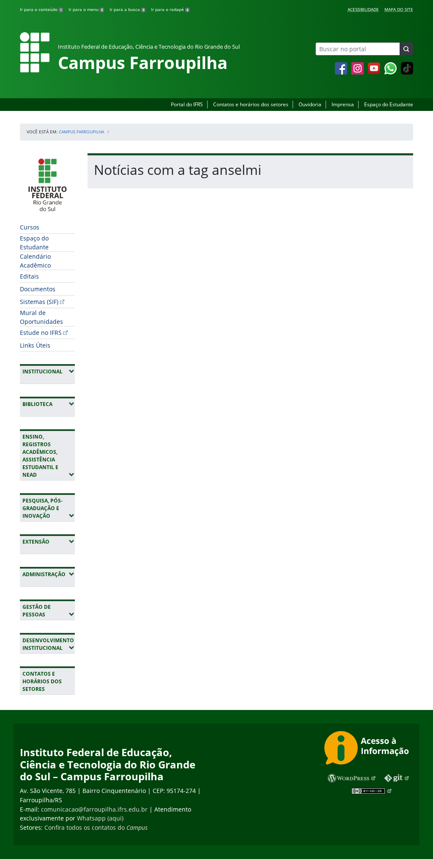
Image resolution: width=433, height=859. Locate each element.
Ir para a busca (127, 9)
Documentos (37, 289)
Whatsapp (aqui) (100, 818)
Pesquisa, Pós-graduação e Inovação (48, 508)
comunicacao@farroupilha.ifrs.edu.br (94, 809)
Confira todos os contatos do (96, 827)
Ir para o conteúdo (41, 9)
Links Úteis (35, 345)
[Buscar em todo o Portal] (406, 48)
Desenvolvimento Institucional (48, 644)
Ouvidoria (310, 104)
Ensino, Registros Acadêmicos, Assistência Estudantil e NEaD (48, 455)
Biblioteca (48, 404)
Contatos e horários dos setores (250, 104)
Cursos (29, 227)
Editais (29, 276)
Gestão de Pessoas (48, 610)
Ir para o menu (86, 9)
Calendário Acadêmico (35, 260)
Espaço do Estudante (388, 104)
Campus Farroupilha (81, 132)
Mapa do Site (398, 9)
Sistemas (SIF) (39, 302)
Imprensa (343, 104)
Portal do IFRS (187, 104)
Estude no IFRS (41, 333)
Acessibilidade (363, 9)
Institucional (48, 371)
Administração (48, 574)
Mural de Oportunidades (41, 317)
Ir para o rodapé (169, 9)
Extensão (48, 541)
